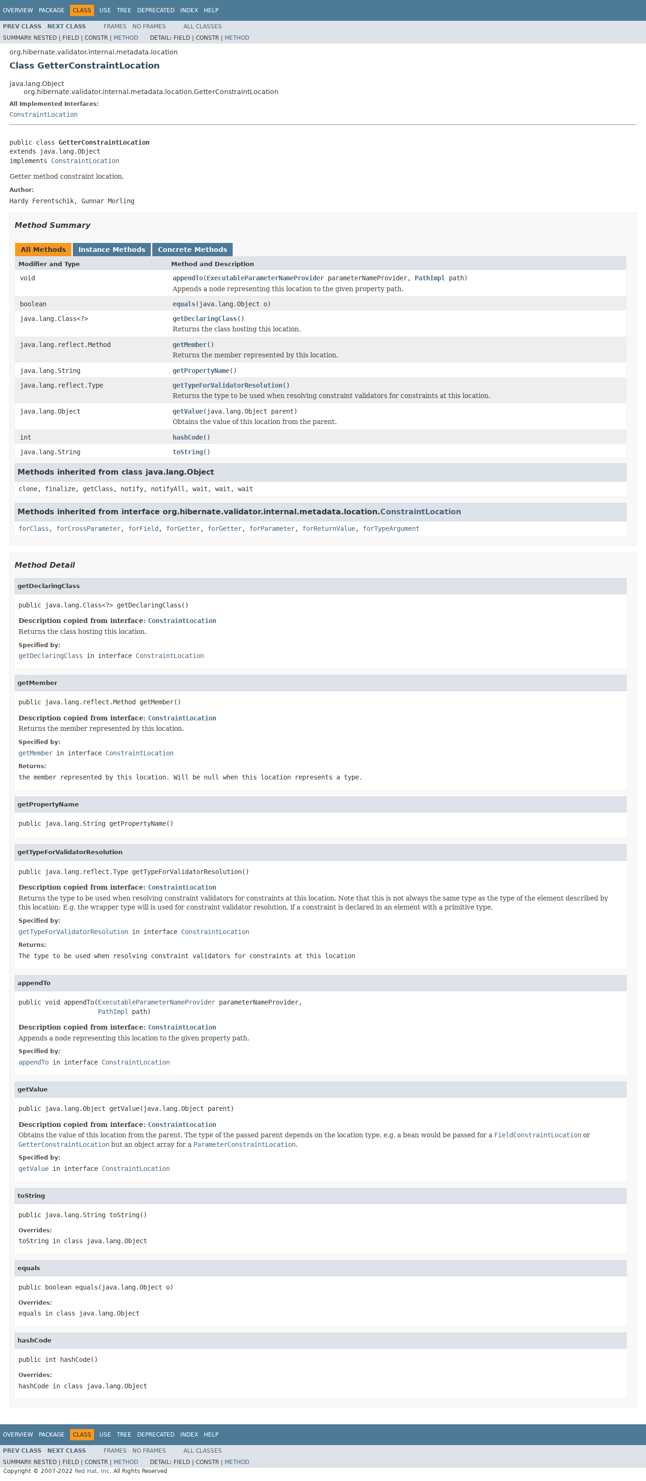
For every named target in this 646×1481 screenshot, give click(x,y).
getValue (188, 411)
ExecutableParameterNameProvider (265, 278)
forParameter (272, 528)
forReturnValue (328, 528)
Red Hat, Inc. (93, 1471)
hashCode (188, 437)
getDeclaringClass (205, 318)
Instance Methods (112, 249)
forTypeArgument (391, 528)
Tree (124, 10)
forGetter (183, 528)
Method (125, 38)
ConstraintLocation (43, 114)
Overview (18, 10)
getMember (190, 344)
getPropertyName (201, 370)
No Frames (149, 26)
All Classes (202, 26)
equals (184, 304)
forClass (33, 528)
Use (105, 10)
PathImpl (430, 278)
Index (189, 10)
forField (143, 528)
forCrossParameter (88, 528)
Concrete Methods (192, 249)
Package (52, 10)
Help (211, 10)
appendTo (188, 278)
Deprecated (156, 10)
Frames (115, 26)
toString (188, 452)
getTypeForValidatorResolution (227, 385)
